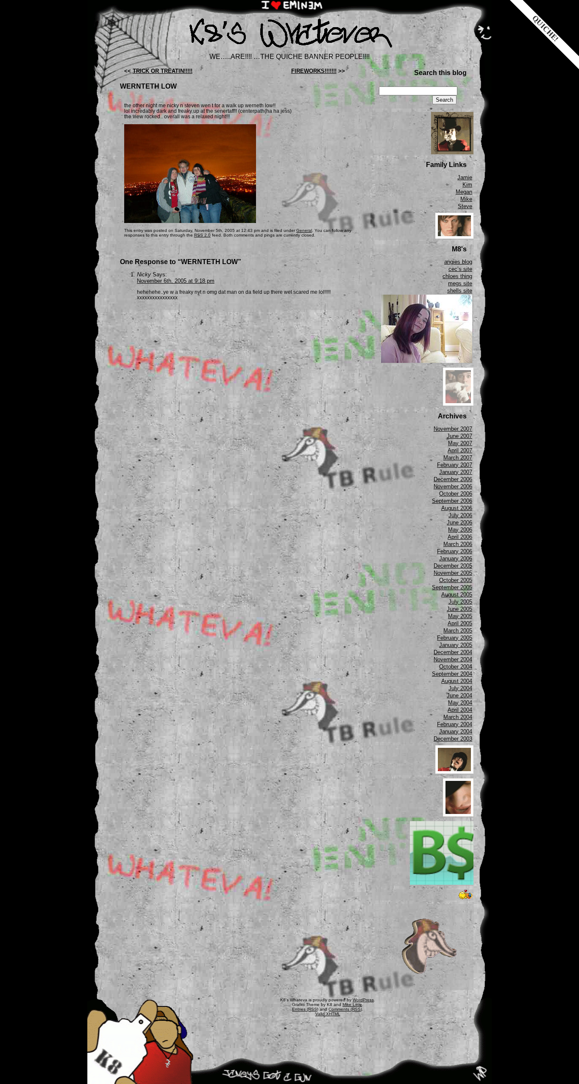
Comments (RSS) (345, 1009)
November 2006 (453, 486)
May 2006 (460, 530)
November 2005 (453, 573)
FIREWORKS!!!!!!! (314, 71)
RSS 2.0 (202, 235)
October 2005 (455, 580)
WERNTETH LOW (148, 86)
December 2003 (453, 739)
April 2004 (460, 710)
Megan (464, 192)
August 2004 (456, 681)
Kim (467, 184)
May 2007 (460, 443)
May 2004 (460, 702)
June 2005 (459, 609)
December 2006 (453, 479)
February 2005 (454, 638)
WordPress (363, 1000)
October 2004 (455, 666)
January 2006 (455, 558)
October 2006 (455, 493)
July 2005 (460, 602)
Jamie (464, 177)
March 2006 (457, 544)
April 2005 (460, 623)
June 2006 (459, 522)
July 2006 (460, 515)
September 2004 (452, 674)
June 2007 (459, 436)
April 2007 (460, 450)
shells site (459, 290)
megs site (460, 283)
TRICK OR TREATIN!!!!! (162, 71)
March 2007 (457, 457)
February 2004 (454, 724)
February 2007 (454, 465)
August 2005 (456, 594)
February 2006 (454, 551)
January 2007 (455, 472)
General (304, 230)
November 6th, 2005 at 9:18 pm (175, 281)
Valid (327, 1014)
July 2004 (460, 688)
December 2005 (453, 566)
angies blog (458, 262)
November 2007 (453, 429)
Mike (466, 199)
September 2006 (452, 501)
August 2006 (456, 508)
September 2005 (452, 587)
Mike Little (352, 1004)
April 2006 (460, 537)
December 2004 (453, 652)
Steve (465, 206)
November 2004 (453, 659)
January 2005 (455, 645)
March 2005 (457, 630)
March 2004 (457, 717)
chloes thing (457, 276)
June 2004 (459, 695)
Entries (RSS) (305, 1009)
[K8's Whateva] (289, 49)
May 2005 (460, 616)
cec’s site (460, 269)
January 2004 (455, 731)
